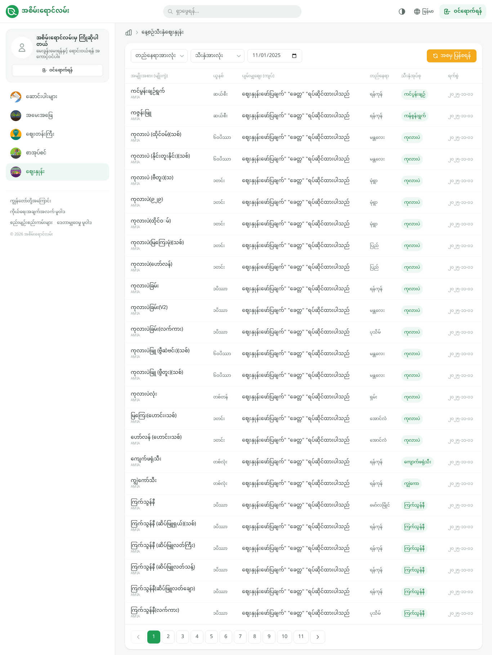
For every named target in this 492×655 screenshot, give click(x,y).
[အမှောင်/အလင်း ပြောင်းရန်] (402, 11)
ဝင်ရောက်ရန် (61, 70)
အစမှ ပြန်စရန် (455, 55)
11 (301, 636)
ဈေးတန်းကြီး (40, 134)
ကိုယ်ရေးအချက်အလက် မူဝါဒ (37, 212)
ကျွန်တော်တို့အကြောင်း (30, 201)
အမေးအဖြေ (39, 115)
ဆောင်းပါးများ (41, 96)
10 (284, 636)
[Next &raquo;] (317, 636)
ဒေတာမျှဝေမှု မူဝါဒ (74, 222)
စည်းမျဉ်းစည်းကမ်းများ (31, 222)
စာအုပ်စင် (36, 153)
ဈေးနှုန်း (35, 171)
